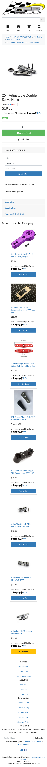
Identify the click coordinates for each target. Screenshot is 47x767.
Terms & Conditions (33, 742)
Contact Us (23, 694)
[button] (23, 139)
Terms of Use (23, 703)
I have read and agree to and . (24, 743)
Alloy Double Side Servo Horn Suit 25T (22, 632)
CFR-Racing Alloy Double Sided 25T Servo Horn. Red (23, 364)
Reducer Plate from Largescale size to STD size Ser (23, 310)
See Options (23, 384)
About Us (23, 684)
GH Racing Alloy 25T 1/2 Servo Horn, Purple (22, 255)
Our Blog (23, 689)
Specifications (10, 208)
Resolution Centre (23, 676)
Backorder (23, 652)
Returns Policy (24, 712)
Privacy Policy (23, 707)
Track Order (23, 671)
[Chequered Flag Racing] (23, 7)
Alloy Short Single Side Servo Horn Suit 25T (21, 525)
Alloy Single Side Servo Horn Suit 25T (21, 578)
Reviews (8, 214)
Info (39, 113)
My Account (23, 666)
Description (9, 202)
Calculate (24, 174)
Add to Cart (25, 133)
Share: (5, 104)
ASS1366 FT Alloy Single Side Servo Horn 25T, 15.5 (22, 471)
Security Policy (23, 717)
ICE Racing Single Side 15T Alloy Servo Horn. (23, 418)
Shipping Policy (23, 722)
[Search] (42, 19)
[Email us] (21, 749)
